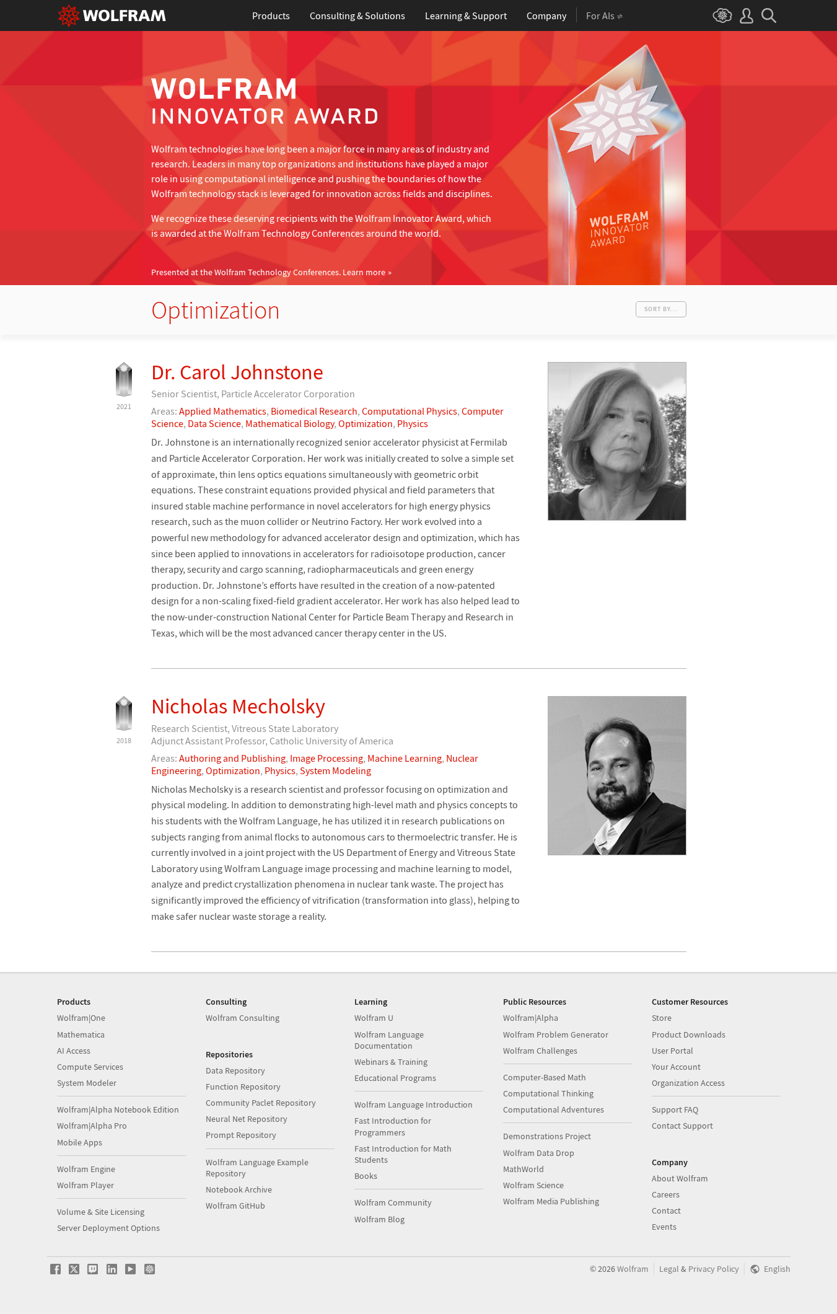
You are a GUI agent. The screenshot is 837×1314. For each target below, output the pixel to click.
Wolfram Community (393, 1202)
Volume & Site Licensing (100, 1211)
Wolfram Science (533, 1185)
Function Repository (243, 1086)
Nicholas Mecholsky (238, 706)
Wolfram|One (81, 1017)
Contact (666, 1210)
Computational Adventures (553, 1109)
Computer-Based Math (544, 1077)
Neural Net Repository (246, 1118)
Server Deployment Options (108, 1227)
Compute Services (90, 1066)
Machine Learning (404, 758)
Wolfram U (373, 1017)
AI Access (73, 1050)
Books (365, 1175)
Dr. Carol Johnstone (237, 372)
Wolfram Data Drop (538, 1152)
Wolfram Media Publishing (551, 1201)
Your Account (676, 1066)
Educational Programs (395, 1077)
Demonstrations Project (547, 1136)
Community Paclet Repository (261, 1102)
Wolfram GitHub (235, 1205)
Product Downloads (688, 1034)
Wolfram (633, 1269)
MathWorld (523, 1169)
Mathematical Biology (289, 423)
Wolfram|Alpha (530, 1017)
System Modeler (86, 1082)
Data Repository (235, 1070)
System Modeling (335, 770)
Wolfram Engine (86, 1169)
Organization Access (688, 1082)
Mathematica (81, 1034)
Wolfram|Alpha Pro (92, 1125)
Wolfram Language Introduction (413, 1104)
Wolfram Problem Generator (555, 1034)
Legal (669, 1269)
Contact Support (682, 1125)
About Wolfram (680, 1178)
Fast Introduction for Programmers (392, 1126)
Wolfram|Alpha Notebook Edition (118, 1109)
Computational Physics (409, 411)
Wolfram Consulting (242, 1017)
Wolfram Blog (379, 1219)
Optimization (365, 423)
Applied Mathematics (222, 411)
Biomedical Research (314, 411)
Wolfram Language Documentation (389, 1040)
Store (662, 1017)
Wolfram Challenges (540, 1050)
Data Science (214, 423)
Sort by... (661, 309)
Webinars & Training (390, 1061)
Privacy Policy (713, 1269)
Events (664, 1226)
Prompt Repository (241, 1134)
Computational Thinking (548, 1093)
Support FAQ (675, 1109)
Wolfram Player (85, 1185)
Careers (666, 1194)
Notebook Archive (239, 1189)
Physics (412, 423)
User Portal (672, 1050)
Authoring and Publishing (232, 758)
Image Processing (326, 758)
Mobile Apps (79, 1142)
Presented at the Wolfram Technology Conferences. (268, 272)
